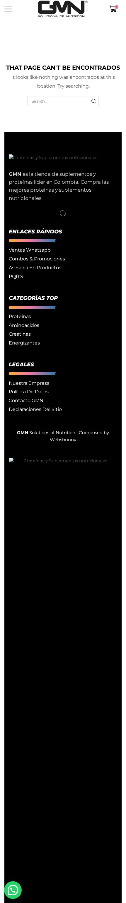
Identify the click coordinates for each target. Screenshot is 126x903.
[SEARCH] (94, 101)
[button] (13, 890)
